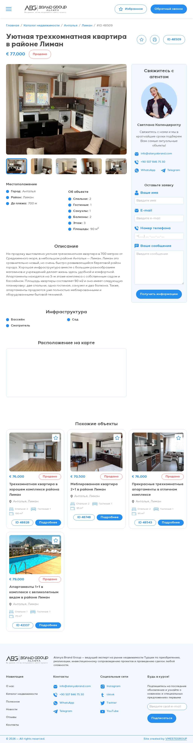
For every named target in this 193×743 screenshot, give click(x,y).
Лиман (87, 25)
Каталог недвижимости (42, 25)
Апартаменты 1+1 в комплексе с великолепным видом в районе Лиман (33, 592)
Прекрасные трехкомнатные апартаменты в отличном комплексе (157, 489)
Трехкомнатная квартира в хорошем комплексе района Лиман (34, 489)
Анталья (70, 25)
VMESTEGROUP (176, 739)
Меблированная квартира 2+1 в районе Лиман (94, 487)
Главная (12, 25)
